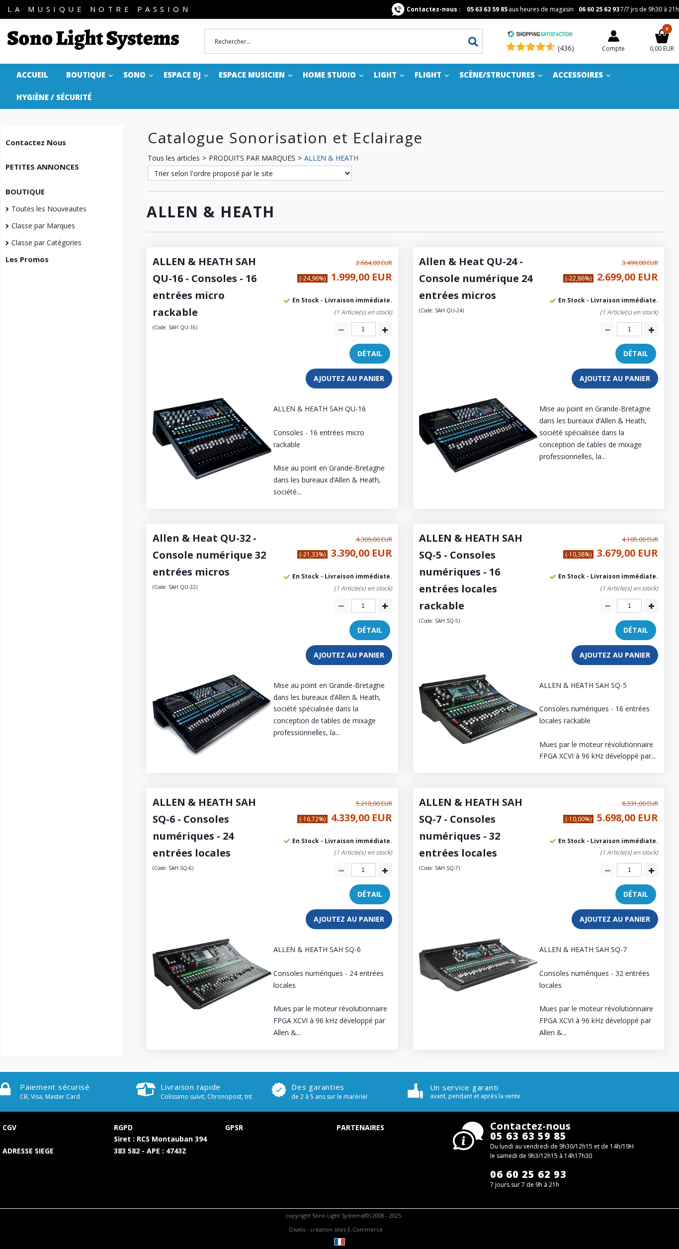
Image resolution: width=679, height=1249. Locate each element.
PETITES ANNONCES (42, 167)
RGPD (123, 1127)
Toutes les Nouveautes (48, 208)
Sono (134, 75)
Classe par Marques (43, 225)
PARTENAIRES (360, 1127)
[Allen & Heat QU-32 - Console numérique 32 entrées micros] (212, 753)
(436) (566, 48)
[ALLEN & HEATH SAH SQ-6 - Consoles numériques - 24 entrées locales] (212, 1006)
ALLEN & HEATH (331, 158)
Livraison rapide (191, 1087)
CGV (9, 1127)
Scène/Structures (497, 75)
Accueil (32, 75)
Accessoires (578, 75)
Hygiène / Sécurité (53, 97)
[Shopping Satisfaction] (540, 35)
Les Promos (27, 259)
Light (385, 75)
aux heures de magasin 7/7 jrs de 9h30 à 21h (543, 9)
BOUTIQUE (25, 191)
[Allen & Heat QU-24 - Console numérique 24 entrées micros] (478, 470)
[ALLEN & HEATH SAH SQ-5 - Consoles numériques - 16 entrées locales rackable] (478, 741)
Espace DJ (182, 75)
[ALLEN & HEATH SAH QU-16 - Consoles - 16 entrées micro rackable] (212, 476)
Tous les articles (174, 158)
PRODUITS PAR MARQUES (252, 158)
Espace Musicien (252, 75)
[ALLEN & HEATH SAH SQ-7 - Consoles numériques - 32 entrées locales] (478, 988)
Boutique (85, 75)
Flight (428, 75)
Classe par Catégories (46, 242)
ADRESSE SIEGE (28, 1150)
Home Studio (329, 75)
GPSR (234, 1127)
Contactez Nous (35, 142)
